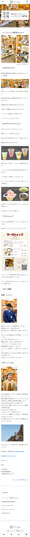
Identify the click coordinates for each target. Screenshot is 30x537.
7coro (5, 394)
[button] (27, 323)
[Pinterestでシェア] (8, 450)
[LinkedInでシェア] (15, 450)
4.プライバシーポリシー (8, 509)
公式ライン (4, 460)
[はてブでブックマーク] (11, 445)
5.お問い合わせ (6, 513)
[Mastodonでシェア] (11, 441)
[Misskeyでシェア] (25, 441)
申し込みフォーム (23, 274)
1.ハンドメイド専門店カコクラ (10, 498)
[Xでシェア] (5, 441)
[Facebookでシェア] (5, 445)
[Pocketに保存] (18, 445)
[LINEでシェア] (25, 445)
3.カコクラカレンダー (8, 505)
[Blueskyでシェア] (18, 441)
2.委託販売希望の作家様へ (9, 501)
